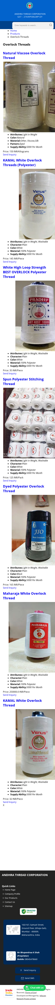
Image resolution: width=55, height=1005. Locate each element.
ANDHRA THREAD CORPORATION (30, 15)
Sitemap (9, 906)
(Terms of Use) (31, 992)
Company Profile (12, 894)
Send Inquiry (9, 154)
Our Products (11, 898)
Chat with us (37, 988)
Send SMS (29, 978)
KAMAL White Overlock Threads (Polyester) (22, 162)
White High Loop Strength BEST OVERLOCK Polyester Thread (24, 272)
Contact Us (10, 902)
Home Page (10, 889)
